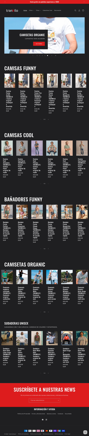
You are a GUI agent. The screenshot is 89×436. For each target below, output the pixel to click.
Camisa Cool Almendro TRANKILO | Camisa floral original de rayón (7, 165)
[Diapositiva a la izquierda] (41, 119)
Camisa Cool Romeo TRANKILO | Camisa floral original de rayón (82, 164)
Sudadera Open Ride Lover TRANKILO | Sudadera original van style (82, 354)
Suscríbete (68, 413)
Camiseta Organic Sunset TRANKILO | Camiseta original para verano (52, 293)
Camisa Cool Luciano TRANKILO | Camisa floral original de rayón (67, 165)
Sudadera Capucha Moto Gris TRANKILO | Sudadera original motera (52, 354)
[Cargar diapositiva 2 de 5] (39, 55)
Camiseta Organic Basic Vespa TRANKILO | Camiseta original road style (82, 293)
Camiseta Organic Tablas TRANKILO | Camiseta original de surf (22, 293)
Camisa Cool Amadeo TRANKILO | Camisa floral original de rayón (52, 165)
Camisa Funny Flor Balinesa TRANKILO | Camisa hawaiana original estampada (38, 98)
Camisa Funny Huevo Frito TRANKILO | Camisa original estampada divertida (52, 99)
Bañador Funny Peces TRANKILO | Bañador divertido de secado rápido (82, 229)
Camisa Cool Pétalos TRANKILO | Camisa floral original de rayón (37, 165)
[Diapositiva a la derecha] (48, 119)
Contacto (60, 413)
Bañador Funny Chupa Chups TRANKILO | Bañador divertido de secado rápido (37, 229)
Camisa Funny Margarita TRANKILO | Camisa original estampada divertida (66, 98)
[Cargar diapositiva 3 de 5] (42, 55)
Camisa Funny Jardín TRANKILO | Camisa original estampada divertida (9, 98)
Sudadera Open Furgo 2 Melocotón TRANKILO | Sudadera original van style (67, 355)
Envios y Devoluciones (38, 413)
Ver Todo (28, 35)
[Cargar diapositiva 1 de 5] (37, 55)
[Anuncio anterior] (5, 1)
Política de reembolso (23, 434)
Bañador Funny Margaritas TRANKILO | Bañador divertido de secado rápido (67, 229)
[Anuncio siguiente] (84, 1)
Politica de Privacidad (24, 413)
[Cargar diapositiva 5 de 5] (47, 55)
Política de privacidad (35, 434)
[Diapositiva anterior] (33, 55)
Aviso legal (67, 434)
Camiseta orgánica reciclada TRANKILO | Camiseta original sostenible (7, 293)
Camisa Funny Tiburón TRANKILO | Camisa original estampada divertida (23, 98)
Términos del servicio (48, 434)
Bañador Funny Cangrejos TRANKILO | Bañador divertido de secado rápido (22, 229)
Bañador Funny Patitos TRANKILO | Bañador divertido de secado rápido (7, 229)
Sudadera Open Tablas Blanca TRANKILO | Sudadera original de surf (22, 355)
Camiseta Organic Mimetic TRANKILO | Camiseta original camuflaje (67, 293)
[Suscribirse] (58, 400)
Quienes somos (51, 413)
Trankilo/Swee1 (12, 434)
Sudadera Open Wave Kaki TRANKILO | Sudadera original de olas (37, 354)
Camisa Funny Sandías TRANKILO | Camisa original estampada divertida (80, 98)
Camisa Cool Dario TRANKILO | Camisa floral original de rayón (22, 164)
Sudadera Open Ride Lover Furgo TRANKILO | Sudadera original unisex (7, 354)
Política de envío (59, 434)
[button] (31, 10)
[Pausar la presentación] (56, 55)
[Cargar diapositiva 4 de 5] (45, 55)
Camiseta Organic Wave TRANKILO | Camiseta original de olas (37, 293)
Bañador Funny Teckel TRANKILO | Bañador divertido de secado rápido (52, 229)
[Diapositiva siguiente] (52, 55)
